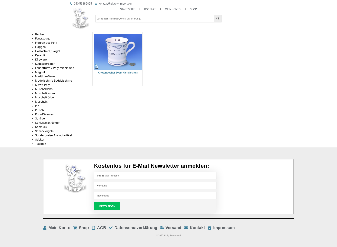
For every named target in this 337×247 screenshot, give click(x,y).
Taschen (40, 143)
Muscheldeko (44, 89)
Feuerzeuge (42, 38)
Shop (193, 9)
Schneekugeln (44, 131)
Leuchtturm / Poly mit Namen (54, 68)
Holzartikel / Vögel (47, 51)
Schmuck (41, 127)
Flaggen (40, 47)
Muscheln (41, 101)
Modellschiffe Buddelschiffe (53, 80)
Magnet (40, 72)
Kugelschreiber (45, 63)
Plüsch (39, 110)
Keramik (40, 55)
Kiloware (41, 59)
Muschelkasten (45, 93)
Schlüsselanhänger (47, 122)
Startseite (127, 9)
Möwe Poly (42, 84)
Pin (37, 106)
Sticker (39, 139)
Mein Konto (173, 9)
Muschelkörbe (44, 97)
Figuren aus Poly (46, 42)
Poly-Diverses (44, 114)
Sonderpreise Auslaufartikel (53, 135)
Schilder (40, 118)
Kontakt (150, 9)
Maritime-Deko (45, 76)
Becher (39, 34)
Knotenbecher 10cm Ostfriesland (118, 72)
